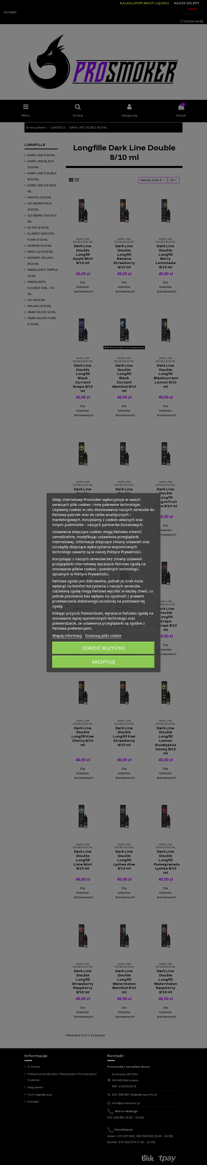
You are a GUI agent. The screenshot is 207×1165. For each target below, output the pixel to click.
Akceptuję (103, 662)
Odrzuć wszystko (103, 648)
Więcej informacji (67, 635)
